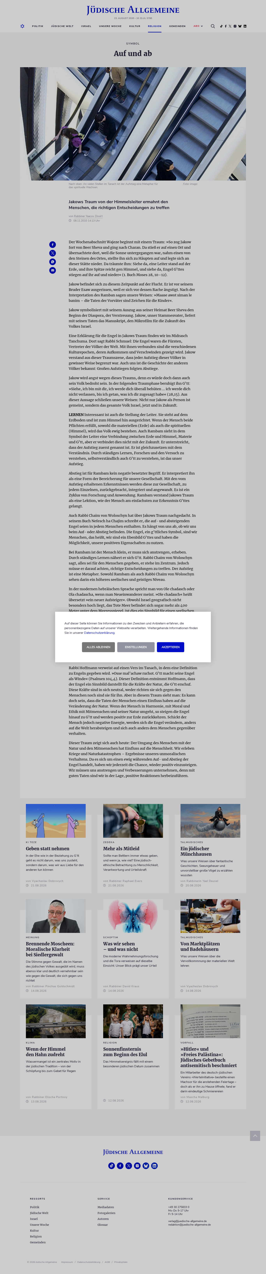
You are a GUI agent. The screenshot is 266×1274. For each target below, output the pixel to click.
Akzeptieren (171, 647)
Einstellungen (136, 647)
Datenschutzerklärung (99, 633)
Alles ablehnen (98, 647)
